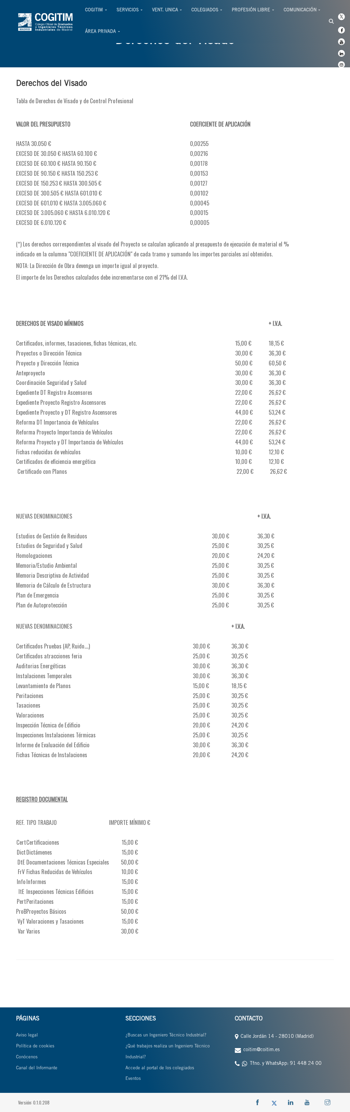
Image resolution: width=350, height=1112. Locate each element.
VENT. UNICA (165, 10)
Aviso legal (27, 1035)
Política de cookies (35, 1046)
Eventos (133, 1079)
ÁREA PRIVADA (100, 32)
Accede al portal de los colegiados (159, 1068)
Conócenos (27, 1057)
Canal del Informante (36, 1068)
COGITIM (94, 10)
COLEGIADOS (204, 10)
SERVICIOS (128, 10)
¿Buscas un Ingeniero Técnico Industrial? (165, 1035)
